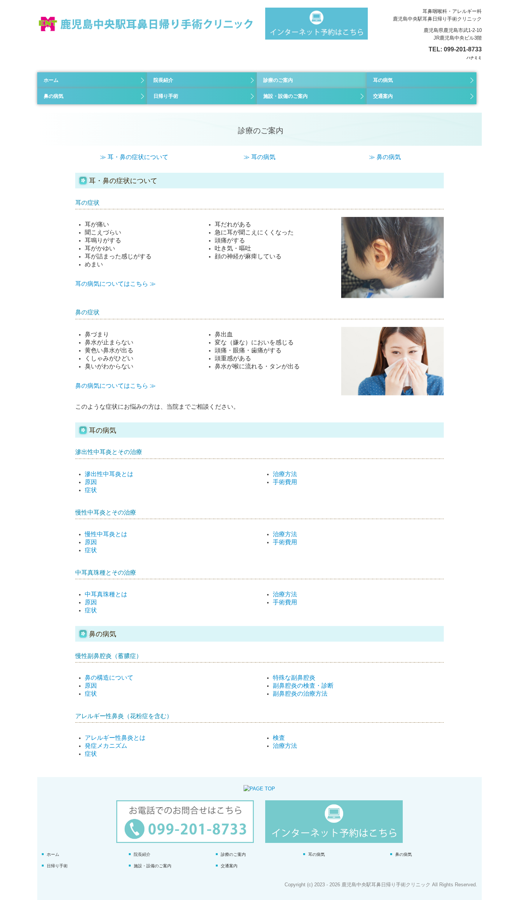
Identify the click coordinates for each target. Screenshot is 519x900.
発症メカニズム (106, 745)
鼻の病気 (53, 96)
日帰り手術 (165, 96)
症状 (91, 490)
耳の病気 (383, 80)
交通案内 (383, 96)
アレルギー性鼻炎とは (115, 737)
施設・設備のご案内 (285, 96)
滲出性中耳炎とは (109, 474)
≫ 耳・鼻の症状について (134, 157)
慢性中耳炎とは (106, 534)
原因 (91, 482)
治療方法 (285, 474)
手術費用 (285, 482)
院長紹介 (163, 80)
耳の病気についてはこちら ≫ (115, 283)
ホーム (51, 80)
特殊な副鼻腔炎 (294, 677)
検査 (279, 737)
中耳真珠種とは (106, 594)
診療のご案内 (278, 80)
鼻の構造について (109, 677)
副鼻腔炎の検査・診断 (303, 685)
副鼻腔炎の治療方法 (300, 693)
